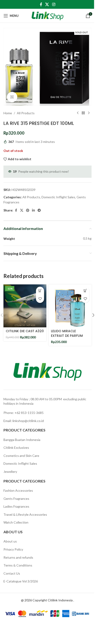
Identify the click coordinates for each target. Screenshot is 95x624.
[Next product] (89, 113)
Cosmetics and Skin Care (21, 456)
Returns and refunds (18, 557)
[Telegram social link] (39, 210)
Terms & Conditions (17, 565)
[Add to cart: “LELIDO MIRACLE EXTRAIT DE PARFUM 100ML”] (85, 291)
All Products (26, 113)
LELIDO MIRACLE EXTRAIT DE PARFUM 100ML (67, 335)
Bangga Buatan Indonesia (21, 440)
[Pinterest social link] (28, 210)
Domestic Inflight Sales (58, 197)
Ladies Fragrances (16, 506)
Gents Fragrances (16, 498)
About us (10, 541)
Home (7, 113)
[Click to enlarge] (12, 97)
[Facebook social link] (41, 4)
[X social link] (47, 4)
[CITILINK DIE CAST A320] (24, 305)
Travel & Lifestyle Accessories (25, 514)
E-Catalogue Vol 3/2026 (20, 581)
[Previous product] (77, 113)
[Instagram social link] (53, 4)
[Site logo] (47, 15)
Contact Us (11, 573)
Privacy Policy (13, 549)
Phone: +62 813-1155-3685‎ (23, 413)
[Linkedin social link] (33, 210)
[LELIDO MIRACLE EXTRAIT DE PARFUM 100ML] (70, 305)
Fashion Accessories (18, 490)
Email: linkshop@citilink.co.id (23, 421)
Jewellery (10, 471)
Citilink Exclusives (16, 447)
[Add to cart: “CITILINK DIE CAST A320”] (40, 291)
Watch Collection (15, 522)
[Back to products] (83, 113)
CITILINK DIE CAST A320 (25, 331)
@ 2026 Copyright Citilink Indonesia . (47, 600)
